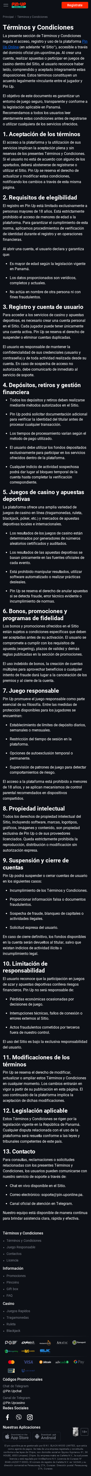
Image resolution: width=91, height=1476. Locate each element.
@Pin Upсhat (12, 1391)
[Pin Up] (19, 5)
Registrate (75, 5)
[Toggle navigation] (6, 5)
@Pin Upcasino (14, 1403)
